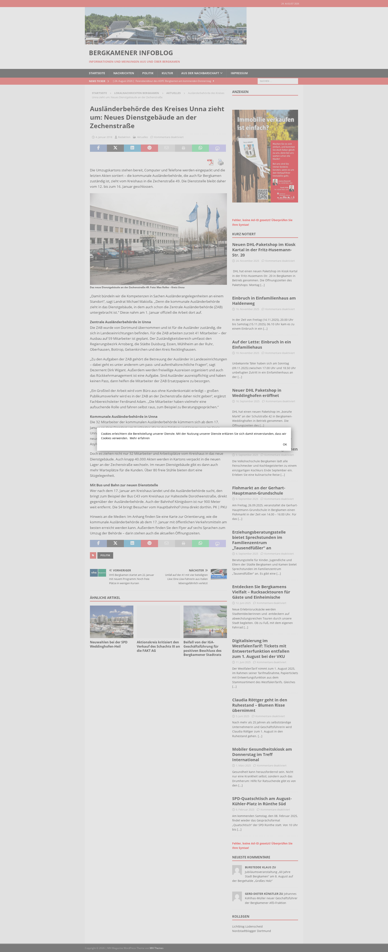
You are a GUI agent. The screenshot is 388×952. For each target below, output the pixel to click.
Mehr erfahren (140, 438)
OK (285, 444)
